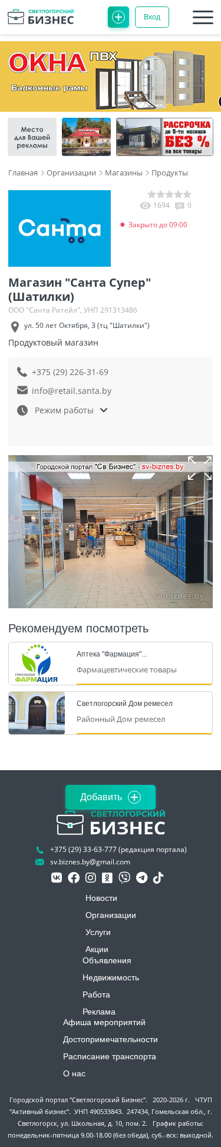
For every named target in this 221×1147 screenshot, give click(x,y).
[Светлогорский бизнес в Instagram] (90, 878)
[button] (200, 468)
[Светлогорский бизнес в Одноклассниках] (107, 878)
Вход (152, 17)
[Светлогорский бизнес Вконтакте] (56, 878)
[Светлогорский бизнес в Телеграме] (141, 878)
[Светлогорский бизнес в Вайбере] (124, 878)
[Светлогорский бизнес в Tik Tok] (158, 878)
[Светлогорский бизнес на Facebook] (74, 878)
